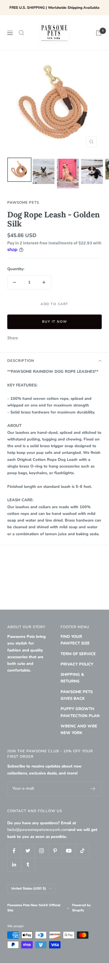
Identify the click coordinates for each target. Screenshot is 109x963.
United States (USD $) (28, 888)
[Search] (21, 33)
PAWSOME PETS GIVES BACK (77, 695)
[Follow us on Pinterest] (55, 851)
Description (20, 360)
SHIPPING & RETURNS (72, 678)
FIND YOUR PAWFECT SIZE (75, 640)
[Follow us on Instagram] (41, 851)
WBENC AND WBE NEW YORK (79, 729)
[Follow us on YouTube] (68, 851)
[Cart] (99, 33)
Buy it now (54, 321)
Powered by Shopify (81, 908)
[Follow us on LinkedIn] (14, 864)
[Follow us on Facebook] (14, 851)
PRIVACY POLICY (77, 664)
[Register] (93, 789)
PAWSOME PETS (23, 202)
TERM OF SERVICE (78, 654)
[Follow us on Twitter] (28, 851)
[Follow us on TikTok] (82, 851)
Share (12, 338)
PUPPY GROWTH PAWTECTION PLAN (80, 712)
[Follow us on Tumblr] (28, 864)
